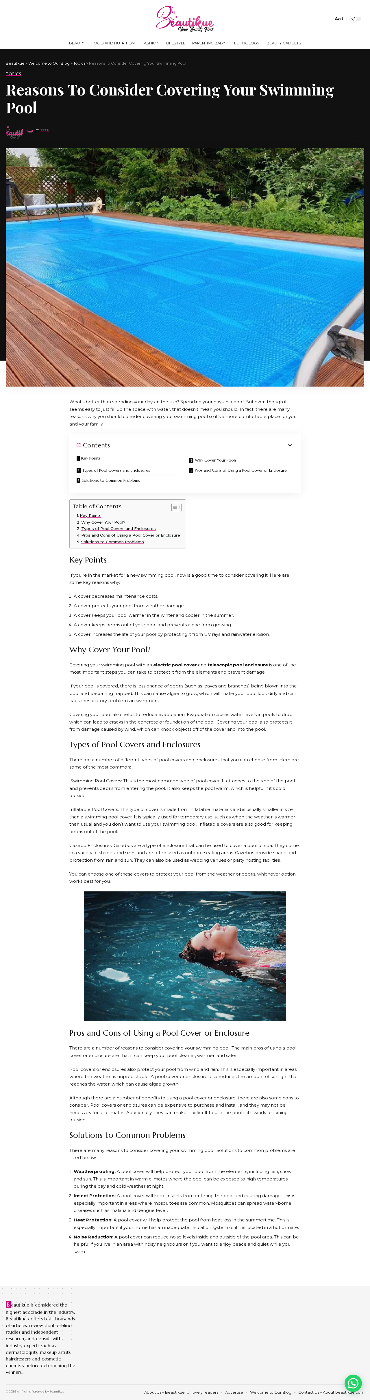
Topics (13, 74)
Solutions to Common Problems (111, 480)
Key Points (91, 458)
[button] (353, 1383)
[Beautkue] (184, 18)
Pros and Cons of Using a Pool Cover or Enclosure (241, 470)
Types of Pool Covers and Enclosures (116, 470)
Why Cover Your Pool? (215, 460)
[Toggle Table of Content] (173, 507)
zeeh (44, 130)
